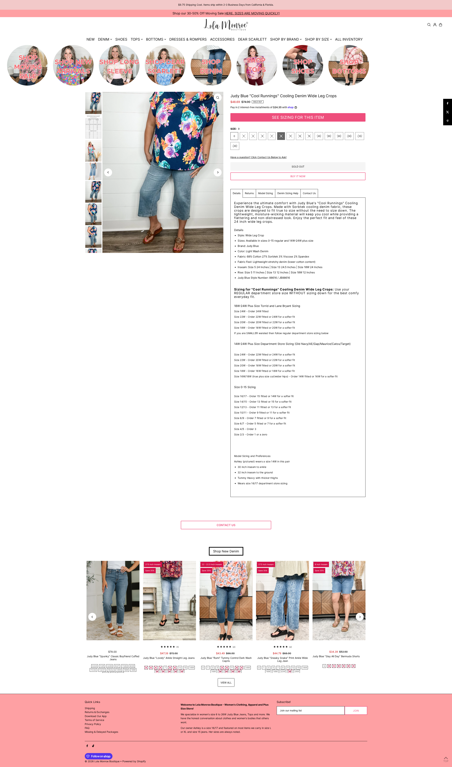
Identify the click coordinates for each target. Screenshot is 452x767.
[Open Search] (429, 24)
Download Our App (96, 716)
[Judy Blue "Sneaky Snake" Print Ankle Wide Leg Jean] (282, 600)
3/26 (109, 666)
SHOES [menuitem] (121, 39)
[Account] (434, 24)
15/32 (111, 670)
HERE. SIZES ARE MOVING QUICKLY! (252, 13)
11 (290, 136)
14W (319, 136)
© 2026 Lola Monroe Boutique (102, 761)
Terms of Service (94, 719)
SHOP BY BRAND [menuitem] (284, 39)
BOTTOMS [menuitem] (154, 39)
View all (226, 682)
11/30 (93, 670)
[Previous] (108, 172)
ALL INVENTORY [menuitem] (349, 39)
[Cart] (440, 24)
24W (234, 146)
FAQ (87, 727)
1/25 (102, 666)
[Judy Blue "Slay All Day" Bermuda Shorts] (339, 600)
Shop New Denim (226, 551)
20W (349, 136)
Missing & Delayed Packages (101, 731)
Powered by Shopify (134, 761)
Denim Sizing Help (287, 193)
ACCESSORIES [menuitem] (222, 39)
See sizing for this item (298, 117)
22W (359, 136)
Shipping (90, 708)
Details (236, 193)
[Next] (218, 172)
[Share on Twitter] (447, 112)
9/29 (132, 666)
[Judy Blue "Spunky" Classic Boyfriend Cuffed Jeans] (113, 600)
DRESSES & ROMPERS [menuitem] (188, 39)
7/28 (124, 666)
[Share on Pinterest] (447, 120)
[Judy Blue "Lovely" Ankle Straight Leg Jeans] (169, 600)
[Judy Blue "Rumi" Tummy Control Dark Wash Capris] (226, 600)
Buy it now (297, 176)
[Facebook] (87, 746)
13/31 (102, 670)
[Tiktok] (93, 746)
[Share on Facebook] (447, 103)
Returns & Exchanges (97, 712)
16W (329, 136)
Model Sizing (265, 193)
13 (300, 136)
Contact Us (309, 193)
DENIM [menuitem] (103, 39)
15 (309, 136)
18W (339, 136)
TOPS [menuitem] (135, 39)
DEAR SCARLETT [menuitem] (252, 39)
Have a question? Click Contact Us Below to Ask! (258, 157)
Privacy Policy (93, 724)
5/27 (117, 666)
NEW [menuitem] (91, 39)
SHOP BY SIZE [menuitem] (317, 39)
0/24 (94, 666)
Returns (249, 193)
